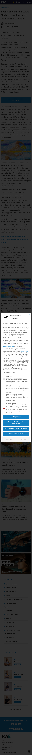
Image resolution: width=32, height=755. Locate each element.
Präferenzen (9, 439)
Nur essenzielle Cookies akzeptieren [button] (16, 429)
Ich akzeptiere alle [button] (16, 417)
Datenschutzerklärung (8, 346)
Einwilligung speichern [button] (16, 434)
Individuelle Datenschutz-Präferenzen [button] (16, 422)
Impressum (23, 439)
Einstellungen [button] (24, 351)
